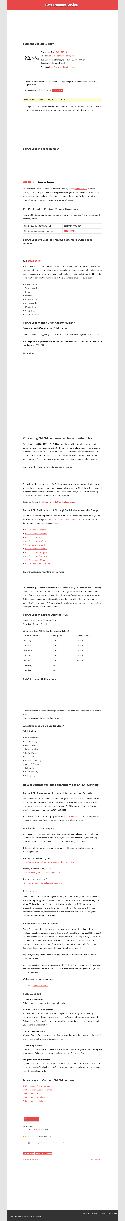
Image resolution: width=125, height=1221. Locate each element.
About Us (86, 1213)
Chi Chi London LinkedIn (36, 548)
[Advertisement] (62, 27)
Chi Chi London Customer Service (37, 1089)
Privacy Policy (112, 1213)
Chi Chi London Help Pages (34, 1101)
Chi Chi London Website (35, 529)
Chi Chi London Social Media (35, 1097)
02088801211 (63, 51)
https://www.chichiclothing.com (62, 67)
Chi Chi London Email (32, 1093)
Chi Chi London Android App (37, 563)
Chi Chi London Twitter (35, 537)
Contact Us (94, 1213)
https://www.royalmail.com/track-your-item (42, 872)
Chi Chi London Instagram (36, 552)
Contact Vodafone (95, 1159)
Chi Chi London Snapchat (36, 545)
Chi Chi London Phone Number (36, 1086)
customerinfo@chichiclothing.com (61, 56)
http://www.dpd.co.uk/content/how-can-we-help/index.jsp (48, 862)
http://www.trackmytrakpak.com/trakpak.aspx (43, 883)
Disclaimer (103, 1213)
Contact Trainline (40, 985)
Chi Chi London (29, 1153)
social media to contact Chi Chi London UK (61, 519)
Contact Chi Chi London (44, 1153)
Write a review (57, 90)
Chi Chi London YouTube (36, 541)
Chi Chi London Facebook (36, 533)
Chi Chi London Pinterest (36, 556)
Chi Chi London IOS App (35, 560)
